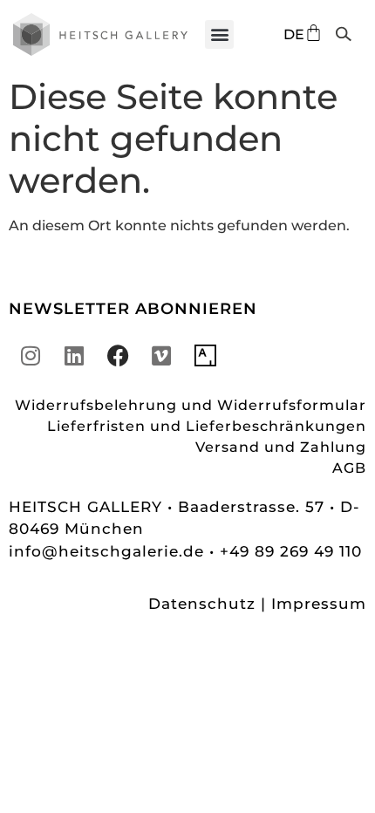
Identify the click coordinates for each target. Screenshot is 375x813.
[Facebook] (118, 356)
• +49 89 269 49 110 (285, 551)
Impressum (318, 603)
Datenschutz (202, 603)
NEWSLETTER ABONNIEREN (133, 308)
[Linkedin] (74, 356)
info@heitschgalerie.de (109, 551)
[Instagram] (30, 356)
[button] (219, 34)
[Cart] (313, 33)
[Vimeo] (161, 356)
